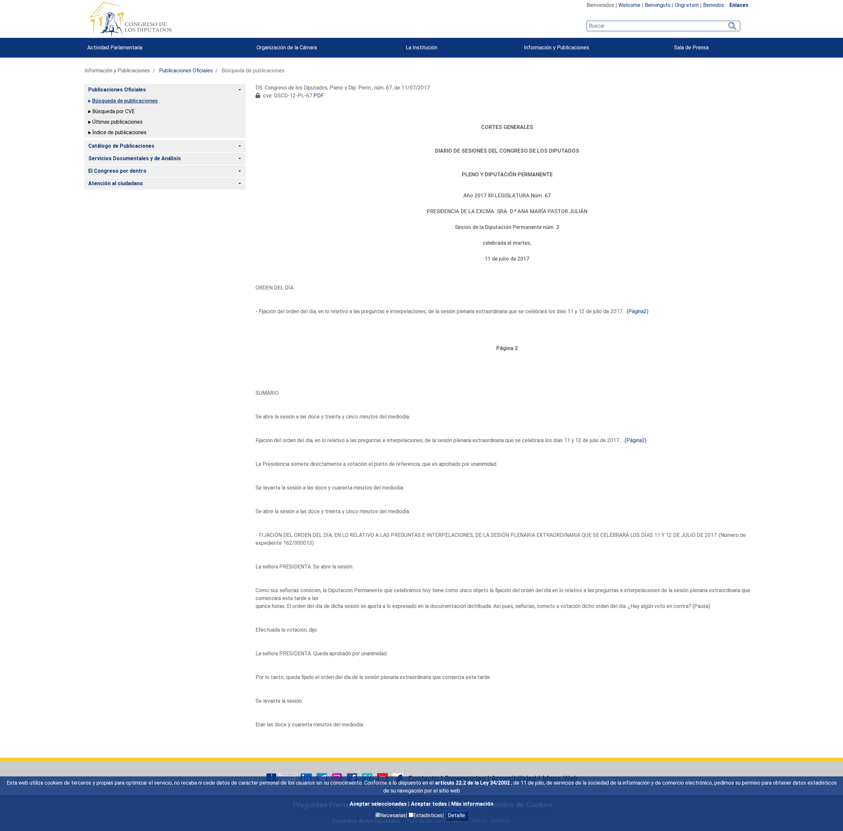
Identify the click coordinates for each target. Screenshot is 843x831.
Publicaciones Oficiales (186, 70)
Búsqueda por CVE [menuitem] (113, 111)
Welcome (629, 5)
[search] (663, 26)
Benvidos (713, 5)
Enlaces (738, 5)
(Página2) (637, 311)
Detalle (456, 815)
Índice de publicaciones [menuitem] (119, 132)
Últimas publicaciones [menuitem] (117, 122)
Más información (472, 804)
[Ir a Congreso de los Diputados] (130, 19)
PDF (318, 95)
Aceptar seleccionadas (379, 804)
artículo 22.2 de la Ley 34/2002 (473, 783)
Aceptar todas (429, 804)
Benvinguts (657, 5)
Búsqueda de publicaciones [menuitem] (125, 101)
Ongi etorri (687, 5)
